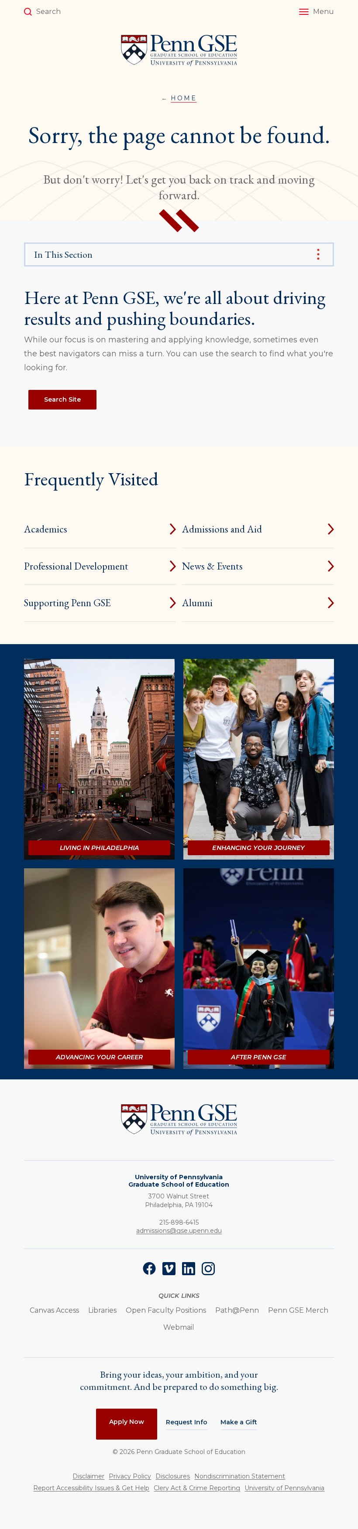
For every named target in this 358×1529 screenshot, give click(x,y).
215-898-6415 (179, 1222)
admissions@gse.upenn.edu (179, 1231)
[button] (316, 12)
